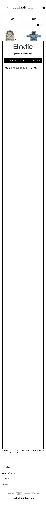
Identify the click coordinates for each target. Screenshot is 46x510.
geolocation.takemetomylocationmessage (24, 60)
